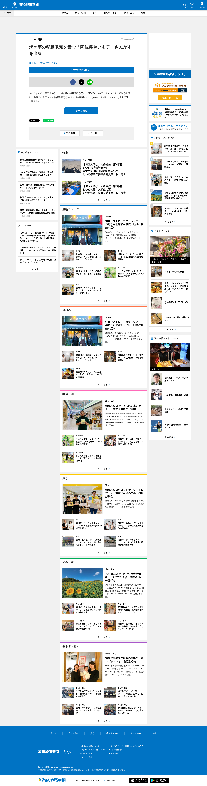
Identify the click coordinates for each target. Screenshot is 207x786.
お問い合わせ (116, 750)
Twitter (192, 5)
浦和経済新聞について (90, 746)
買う (95, 12)
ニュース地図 (36, 39)
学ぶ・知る (129, 12)
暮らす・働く (110, 12)
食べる (65, 12)
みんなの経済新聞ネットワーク (52, 780)
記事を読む (81, 110)
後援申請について (118, 753)
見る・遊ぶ (80, 12)
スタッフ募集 (86, 757)
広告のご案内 (86, 753)
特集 (143, 12)
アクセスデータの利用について (94, 750)
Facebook (185, 5)
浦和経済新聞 (25, 5)
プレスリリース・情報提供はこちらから (127, 746)
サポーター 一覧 (170, 98)
